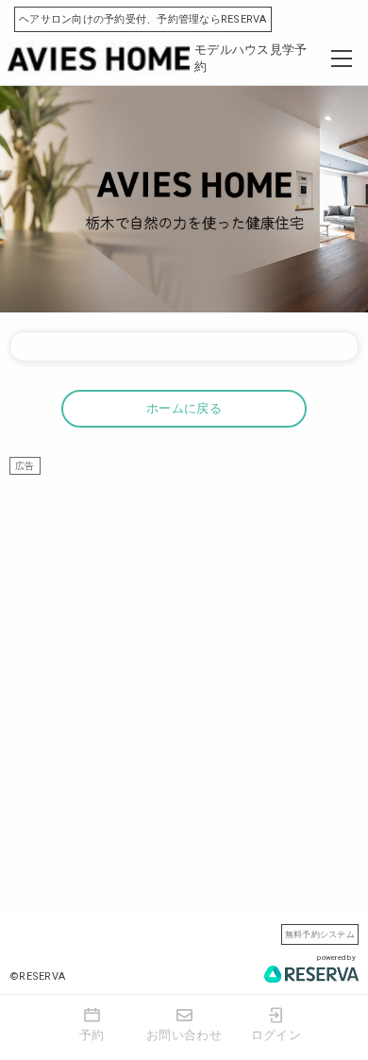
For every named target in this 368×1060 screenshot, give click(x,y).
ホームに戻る (184, 408)
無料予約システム (320, 934)
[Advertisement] (184, 659)
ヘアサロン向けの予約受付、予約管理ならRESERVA (143, 19)
